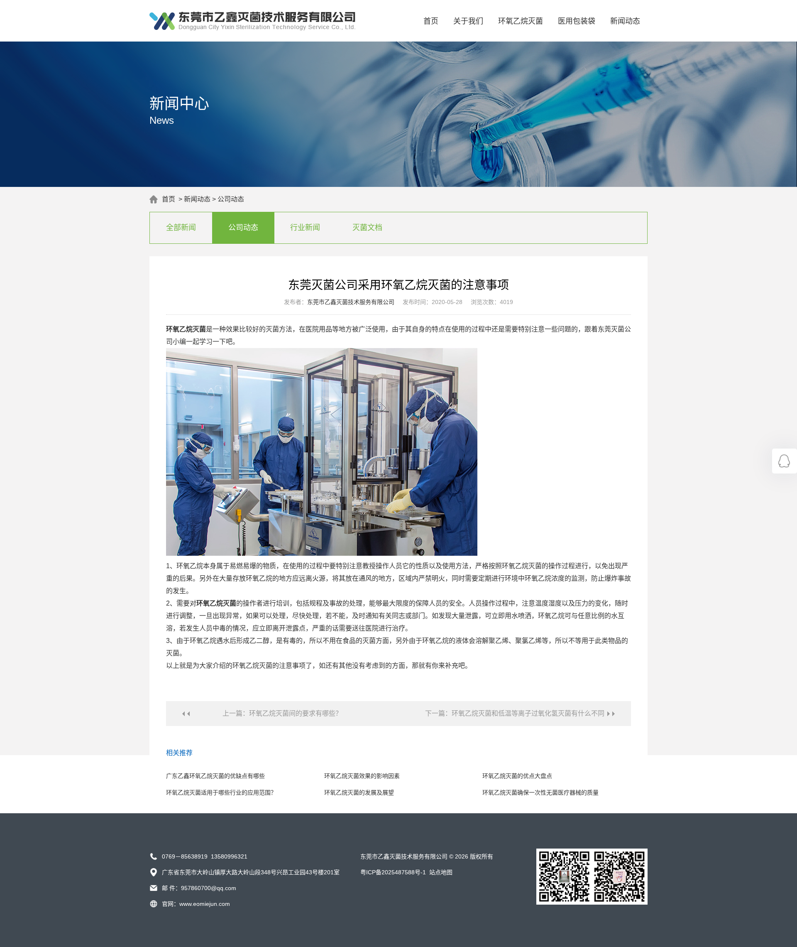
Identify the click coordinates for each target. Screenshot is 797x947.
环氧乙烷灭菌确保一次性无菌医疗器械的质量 (540, 792)
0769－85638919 (185, 856)
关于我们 (468, 21)
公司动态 (231, 199)
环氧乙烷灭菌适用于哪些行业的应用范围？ (221, 792)
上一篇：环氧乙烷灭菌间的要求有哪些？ (282, 713)
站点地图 (440, 872)
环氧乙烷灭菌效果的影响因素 (362, 776)
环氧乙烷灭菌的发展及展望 (359, 792)
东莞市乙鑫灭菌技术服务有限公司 (350, 302)
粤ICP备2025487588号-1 (393, 872)
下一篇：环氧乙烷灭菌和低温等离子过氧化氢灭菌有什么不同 (514, 713)
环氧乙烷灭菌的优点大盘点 (517, 776)
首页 (430, 21)
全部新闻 (181, 227)
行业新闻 (305, 227)
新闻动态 (625, 21)
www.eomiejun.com (204, 903)
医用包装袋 (576, 21)
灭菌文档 (367, 227)
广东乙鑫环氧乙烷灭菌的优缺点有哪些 (215, 776)
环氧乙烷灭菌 (520, 21)
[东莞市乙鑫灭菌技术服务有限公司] (252, 28)
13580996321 (229, 856)
